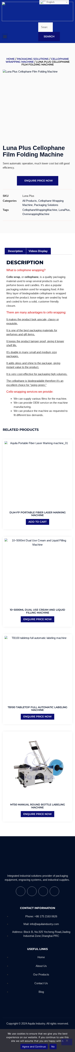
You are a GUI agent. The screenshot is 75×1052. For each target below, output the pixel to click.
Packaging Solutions (33, 58)
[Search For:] (45, 27)
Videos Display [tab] (38, 251)
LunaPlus (64, 209)
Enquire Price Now (37, 619)
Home (10, 58)
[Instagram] (43, 891)
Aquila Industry (28, 871)
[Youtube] (32, 891)
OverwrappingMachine (35, 214)
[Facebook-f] (20, 891)
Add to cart (37, 521)
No (53, 1046)
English (50, 2)
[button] (5, 36)
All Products (29, 200)
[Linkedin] (54, 891)
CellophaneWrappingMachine (39, 209)
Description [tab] (15, 251)
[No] (66, 1042)
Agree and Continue (34, 1046)
